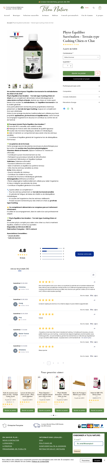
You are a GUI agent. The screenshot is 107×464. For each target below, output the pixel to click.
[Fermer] (104, 460)
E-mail (62, 66)
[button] (104, 5)
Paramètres (86, 460)
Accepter (97, 460)
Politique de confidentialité (40, 461)
